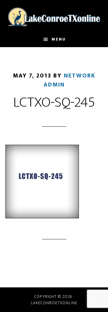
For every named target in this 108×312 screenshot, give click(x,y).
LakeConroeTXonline (54, 16)
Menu (59, 39)
